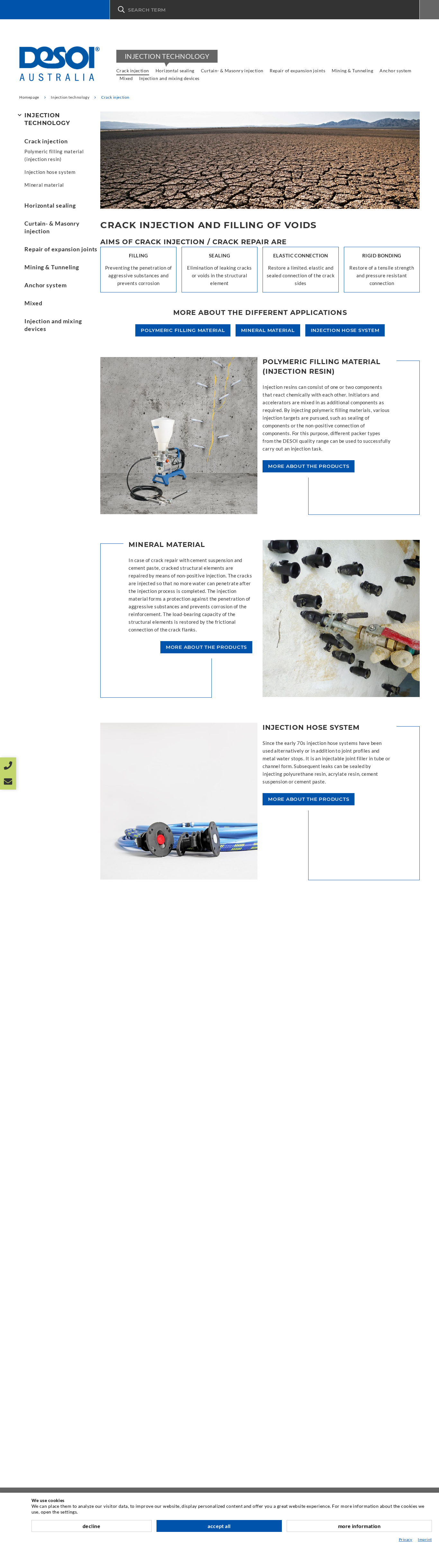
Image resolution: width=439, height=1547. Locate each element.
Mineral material (44, 185)
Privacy (405, 1539)
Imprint (425, 1539)
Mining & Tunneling (352, 70)
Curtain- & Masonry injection (232, 70)
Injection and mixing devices (169, 78)
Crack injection (132, 70)
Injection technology (167, 56)
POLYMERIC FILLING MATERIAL (183, 330)
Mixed (126, 78)
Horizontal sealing (175, 70)
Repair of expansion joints (297, 70)
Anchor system (395, 70)
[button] (264, 9)
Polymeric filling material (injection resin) (54, 155)
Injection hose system (50, 172)
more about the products (308, 466)
